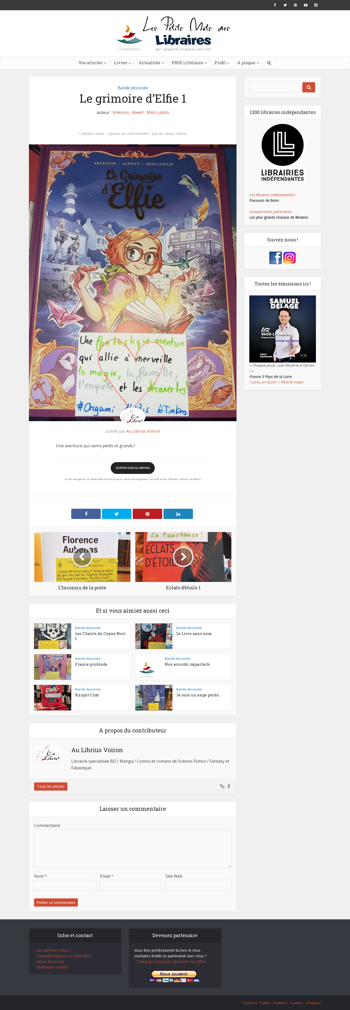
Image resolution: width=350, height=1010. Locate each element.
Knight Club (87, 694)
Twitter (265, 1003)
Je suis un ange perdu (197, 694)
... (133, 127)
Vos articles (90, 62)
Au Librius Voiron (173, 133)
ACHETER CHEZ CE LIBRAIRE (133, 468)
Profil (220, 62)
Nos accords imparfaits (187, 664)
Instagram (313, 1003)
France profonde (91, 664)
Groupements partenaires (270, 211)
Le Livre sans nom (194, 633)
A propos (246, 62)
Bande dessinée (133, 88)
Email (107, 876)
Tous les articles (50, 786)
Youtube (296, 1003)
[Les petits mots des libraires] (175, 33)
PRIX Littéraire (187, 62)
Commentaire (47, 825)
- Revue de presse (49, 961)
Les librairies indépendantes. (272, 194)
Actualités (149, 62)
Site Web (174, 876)
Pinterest (280, 1003)
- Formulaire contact (51, 967)
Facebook (250, 1003)
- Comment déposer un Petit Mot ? (63, 955)
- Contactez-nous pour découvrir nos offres (170, 961)
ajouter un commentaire (128, 133)
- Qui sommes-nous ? (52, 950)
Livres (120, 62)
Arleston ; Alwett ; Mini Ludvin (140, 112)
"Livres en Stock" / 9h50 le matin (276, 382)
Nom (40, 876)
